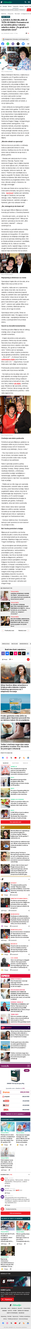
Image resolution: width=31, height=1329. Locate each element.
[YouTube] (19, 653)
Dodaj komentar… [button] (11, 1209)
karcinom (9, 193)
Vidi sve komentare (15, 1213)
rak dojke (17, 383)
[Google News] (28, 653)
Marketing (3, 1316)
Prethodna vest (9, 630)
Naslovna (3, 13)
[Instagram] (15, 653)
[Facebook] (7, 653)
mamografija (24, 643)
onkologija (5, 643)
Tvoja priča (10, 13)
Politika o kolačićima (24, 1316)
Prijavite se (8, 1299)
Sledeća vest (22, 630)
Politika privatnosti (13, 1319)
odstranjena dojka (8, 359)
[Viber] (3, 653)
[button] (27, 33)
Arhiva (5, 1319)
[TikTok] (23, 653)
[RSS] (24, 758)
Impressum (15, 1316)
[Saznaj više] (29, 1273)
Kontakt (9, 1316)
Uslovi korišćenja (23, 1319)
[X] (11, 653)
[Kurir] (6, 2)
